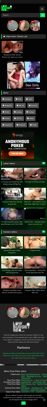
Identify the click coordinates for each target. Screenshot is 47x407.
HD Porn (19, 118)
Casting (19, 112)
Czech (7, 118)
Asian (30, 99)
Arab (19, 99)
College (31, 112)
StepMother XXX (27, 392)
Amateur (8, 99)
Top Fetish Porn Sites (27, 358)
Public (34, 125)
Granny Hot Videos (37, 390)
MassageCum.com (34, 376)
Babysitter (8, 105)
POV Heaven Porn (28, 384)
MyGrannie (25, 388)
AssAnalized (26, 382)
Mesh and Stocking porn (30, 374)
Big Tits (21, 105)
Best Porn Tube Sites (11, 355)
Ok (23, 403)
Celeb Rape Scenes (24, 353)
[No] (44, 400)
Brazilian (34, 105)
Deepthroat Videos (9, 353)
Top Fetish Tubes (38, 353)
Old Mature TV (37, 388)
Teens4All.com (27, 380)
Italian (32, 118)
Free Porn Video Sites (27, 355)
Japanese (8, 125)
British (7, 112)
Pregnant (22, 125)
